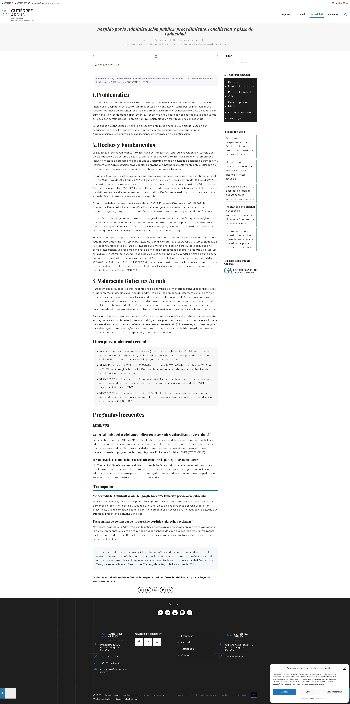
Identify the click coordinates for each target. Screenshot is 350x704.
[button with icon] (139, 642)
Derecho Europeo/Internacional (241, 84)
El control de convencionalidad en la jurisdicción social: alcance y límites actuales (239, 170)
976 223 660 (22, 3)
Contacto (186, 655)
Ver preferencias (334, 692)
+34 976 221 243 (109, 656)
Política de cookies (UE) (234, 695)
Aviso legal (319, 698)
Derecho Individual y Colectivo (240, 94)
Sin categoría (236, 118)
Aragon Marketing (126, 699)
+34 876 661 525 (234, 656)
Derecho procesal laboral (188, 40)
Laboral (185, 642)
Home (145, 40)
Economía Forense (239, 112)
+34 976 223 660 (109, 663)
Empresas (187, 636)
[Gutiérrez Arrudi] (17, 14)
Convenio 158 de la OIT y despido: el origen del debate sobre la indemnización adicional (240, 192)
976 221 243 (8, 3)
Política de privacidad (305, 698)
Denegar (309, 692)
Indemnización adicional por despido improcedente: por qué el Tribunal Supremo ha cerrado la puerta (240, 215)
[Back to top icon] (254, 695)
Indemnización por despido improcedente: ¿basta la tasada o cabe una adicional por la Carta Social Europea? (240, 239)
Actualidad (161, 40)
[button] (344, 668)
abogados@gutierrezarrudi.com (44, 3)
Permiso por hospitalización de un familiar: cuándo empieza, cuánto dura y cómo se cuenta (239, 146)
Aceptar (284, 692)
